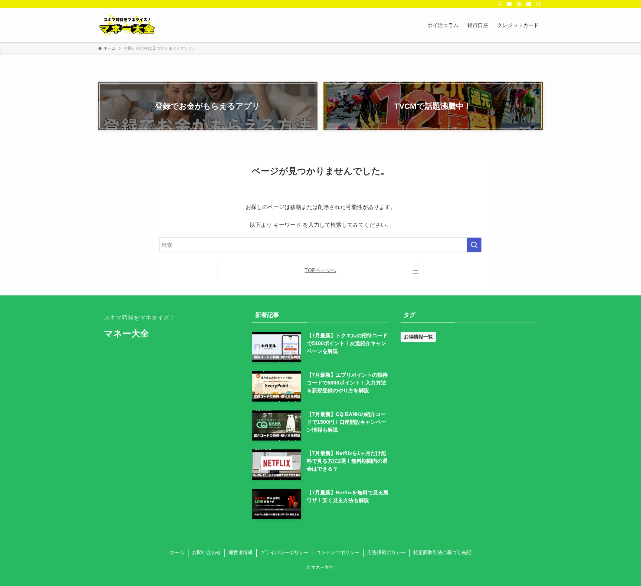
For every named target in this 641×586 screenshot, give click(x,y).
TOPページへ (320, 270)
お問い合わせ (206, 552)
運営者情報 (241, 552)
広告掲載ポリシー (386, 552)
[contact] (528, 4)
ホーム (177, 552)
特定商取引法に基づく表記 (442, 552)
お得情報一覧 (418, 337)
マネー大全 (126, 333)
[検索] (538, 4)
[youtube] (509, 4)
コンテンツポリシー (337, 552)
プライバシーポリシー (284, 552)
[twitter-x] (499, 4)
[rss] (519, 4)
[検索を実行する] (474, 245)
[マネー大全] (127, 25)
